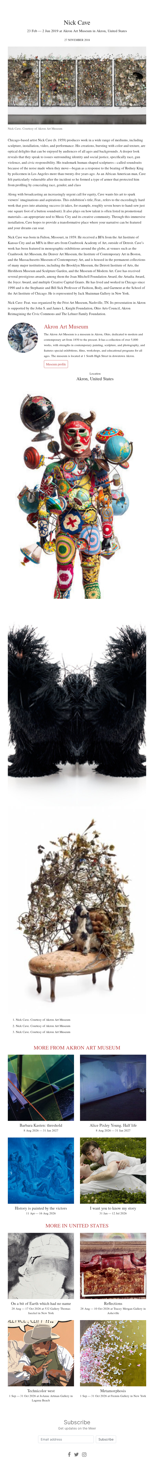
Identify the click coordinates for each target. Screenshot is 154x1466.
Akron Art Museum (66, 326)
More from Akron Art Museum (77, 1047)
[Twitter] (76, 1454)
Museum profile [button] (56, 364)
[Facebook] (69, 1454)
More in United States (77, 1225)
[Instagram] (84, 1454)
